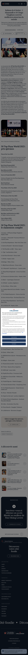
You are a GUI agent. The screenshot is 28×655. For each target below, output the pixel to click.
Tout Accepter (13, 340)
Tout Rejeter (14, 343)
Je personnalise (14, 337)
